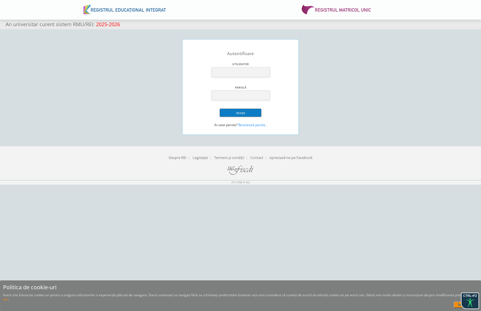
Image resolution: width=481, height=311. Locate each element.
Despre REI (177, 157)
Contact (256, 157)
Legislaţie (200, 157)
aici (5, 299)
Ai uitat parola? (225, 125)
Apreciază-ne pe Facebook (291, 157)
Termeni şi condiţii (229, 157)
